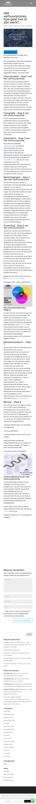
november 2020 (9, 741)
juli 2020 (6, 750)
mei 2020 (7, 756)
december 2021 (9, 726)
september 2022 (9, 720)
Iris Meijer (10, 26)
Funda (6, 160)
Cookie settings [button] (17, 801)
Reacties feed (8, 777)
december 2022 (9, 714)
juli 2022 (6, 723)
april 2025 (7, 711)
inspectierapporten (22, 398)
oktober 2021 (8, 732)
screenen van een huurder (15, 278)
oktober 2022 (8, 717)
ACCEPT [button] (27, 801)
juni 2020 (7, 753)
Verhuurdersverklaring (11, 650)
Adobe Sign (23, 324)
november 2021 (9, 729)
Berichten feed (9, 774)
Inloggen (7, 771)
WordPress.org (9, 780)
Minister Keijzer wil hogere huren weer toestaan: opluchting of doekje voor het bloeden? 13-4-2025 (17, 645)
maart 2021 (7, 738)
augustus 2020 (9, 747)
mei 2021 (6, 735)
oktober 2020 (8, 744)
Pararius (13, 160)
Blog (23, 26)
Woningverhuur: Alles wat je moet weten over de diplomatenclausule (18, 692)
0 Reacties (28, 26)
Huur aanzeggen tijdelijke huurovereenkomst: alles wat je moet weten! (16, 699)
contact (6, 511)
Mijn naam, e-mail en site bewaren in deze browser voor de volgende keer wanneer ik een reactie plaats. (17, 613)
